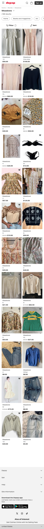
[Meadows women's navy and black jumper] (32, 76)
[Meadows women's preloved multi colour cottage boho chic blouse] (12, 320)
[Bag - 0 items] (31, 3)
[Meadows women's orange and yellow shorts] (12, 111)
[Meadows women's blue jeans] (12, 355)
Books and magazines (21, 19)
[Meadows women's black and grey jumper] (32, 216)
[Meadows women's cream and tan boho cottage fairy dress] (12, 389)
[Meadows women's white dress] (12, 42)
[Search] (27, 3)
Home (5, 19)
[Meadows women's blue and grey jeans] (32, 424)
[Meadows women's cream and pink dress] (12, 76)
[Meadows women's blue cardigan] (32, 355)
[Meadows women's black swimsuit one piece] (32, 146)
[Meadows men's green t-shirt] (32, 320)
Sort (35, 25)
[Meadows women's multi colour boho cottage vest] (12, 250)
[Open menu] (3, 2)
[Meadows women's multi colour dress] (12, 146)
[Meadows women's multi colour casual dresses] (32, 42)
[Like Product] (19, 31)
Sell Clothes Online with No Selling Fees (22, 522)
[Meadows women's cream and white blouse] (12, 285)
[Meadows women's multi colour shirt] (32, 111)
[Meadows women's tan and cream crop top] (12, 216)
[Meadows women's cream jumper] (32, 285)
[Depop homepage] (10, 3)
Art (37, 19)
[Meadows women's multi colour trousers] (32, 250)
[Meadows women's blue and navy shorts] (32, 389)
